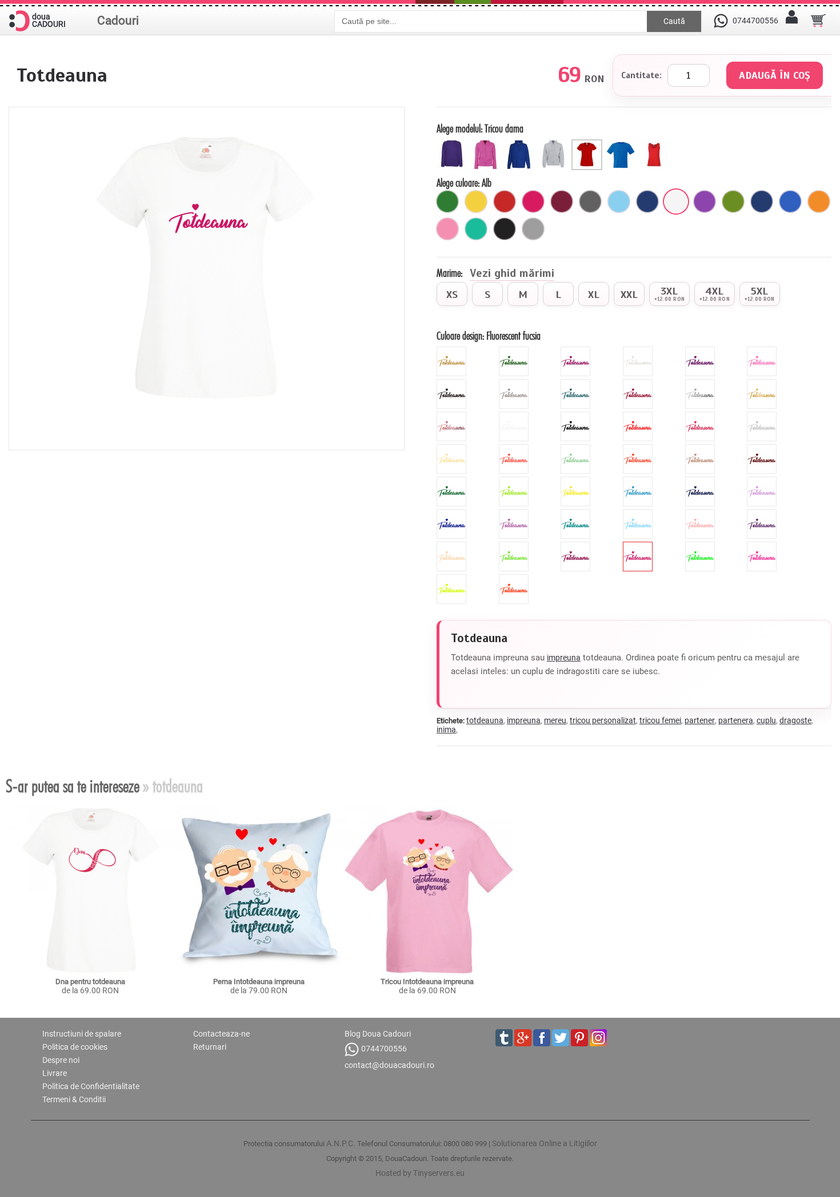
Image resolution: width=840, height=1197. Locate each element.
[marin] (647, 201)
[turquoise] (577, 513)
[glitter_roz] (763, 351)
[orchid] (515, 513)
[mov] (704, 201)
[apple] (515, 546)
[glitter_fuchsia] (577, 351)
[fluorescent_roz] (763, 546)
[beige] (453, 448)
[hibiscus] (515, 448)
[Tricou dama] (588, 143)
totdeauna (484, 720)
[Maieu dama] (656, 143)
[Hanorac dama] (453, 143)
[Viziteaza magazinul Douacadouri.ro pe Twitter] (560, 1037)
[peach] (701, 513)
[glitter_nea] (639, 351)
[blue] (639, 481)
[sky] (639, 513)
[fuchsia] (533, 201)
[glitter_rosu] (639, 383)
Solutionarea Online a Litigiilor (544, 1143)
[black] (577, 416)
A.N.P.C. (340, 1143)
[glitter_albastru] (577, 383)
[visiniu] (562, 201)
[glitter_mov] (701, 351)
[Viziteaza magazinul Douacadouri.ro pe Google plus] (522, 1037)
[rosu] (504, 201)
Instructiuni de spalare (81, 1033)
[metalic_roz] (453, 416)
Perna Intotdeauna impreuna (259, 981)
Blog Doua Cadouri (378, 1033)
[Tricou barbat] (622, 143)
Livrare (54, 1073)
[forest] (453, 481)
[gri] (533, 229)
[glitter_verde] (515, 351)
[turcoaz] (476, 229)
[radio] (452, 294)
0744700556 (384, 1048)
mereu (555, 720)
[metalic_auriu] (763, 383)
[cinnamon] (701, 448)
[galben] (476, 201)
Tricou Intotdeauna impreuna (427, 981)
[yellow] (577, 481)
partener (700, 720)
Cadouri (118, 20)
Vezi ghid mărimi (512, 274)
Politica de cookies (74, 1046)
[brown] (763, 448)
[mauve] (763, 481)
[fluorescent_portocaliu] (515, 578)
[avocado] (733, 201)
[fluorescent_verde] (701, 546)
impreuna (564, 657)
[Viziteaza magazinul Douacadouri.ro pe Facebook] (541, 1037)
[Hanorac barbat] (521, 143)
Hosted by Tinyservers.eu (420, 1173)
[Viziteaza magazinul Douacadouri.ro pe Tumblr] (504, 1037)
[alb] (676, 201)
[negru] (504, 229)
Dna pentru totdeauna (90, 981)
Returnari (209, 1046)
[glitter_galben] (453, 351)
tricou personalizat (603, 720)
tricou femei (660, 720)
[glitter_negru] (453, 383)
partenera (735, 720)
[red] (639, 416)
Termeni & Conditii (74, 1099)
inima (446, 729)
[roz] (447, 229)
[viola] (763, 513)
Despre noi (60, 1060)
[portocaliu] (819, 201)
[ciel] (619, 201)
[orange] (639, 448)
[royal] (790, 201)
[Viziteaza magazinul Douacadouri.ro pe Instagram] (598, 1037)
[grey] (763, 416)
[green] (515, 481)
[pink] (701, 416)
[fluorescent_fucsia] (639, 546)
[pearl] (453, 546)
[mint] (577, 448)
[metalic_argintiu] (701, 383)
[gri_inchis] (590, 201)
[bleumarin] (762, 201)
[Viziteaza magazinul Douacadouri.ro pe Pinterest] (579, 1037)
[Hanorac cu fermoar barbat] (554, 143)
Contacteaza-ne (221, 1033)
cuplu (766, 720)
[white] (515, 416)
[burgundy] (577, 546)
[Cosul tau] (818, 20)
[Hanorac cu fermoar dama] (487, 143)
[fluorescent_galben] (453, 578)
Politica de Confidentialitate (90, 1086)
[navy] (701, 481)
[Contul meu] (791, 20)
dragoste (795, 720)
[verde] (447, 201)
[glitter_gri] (515, 383)
